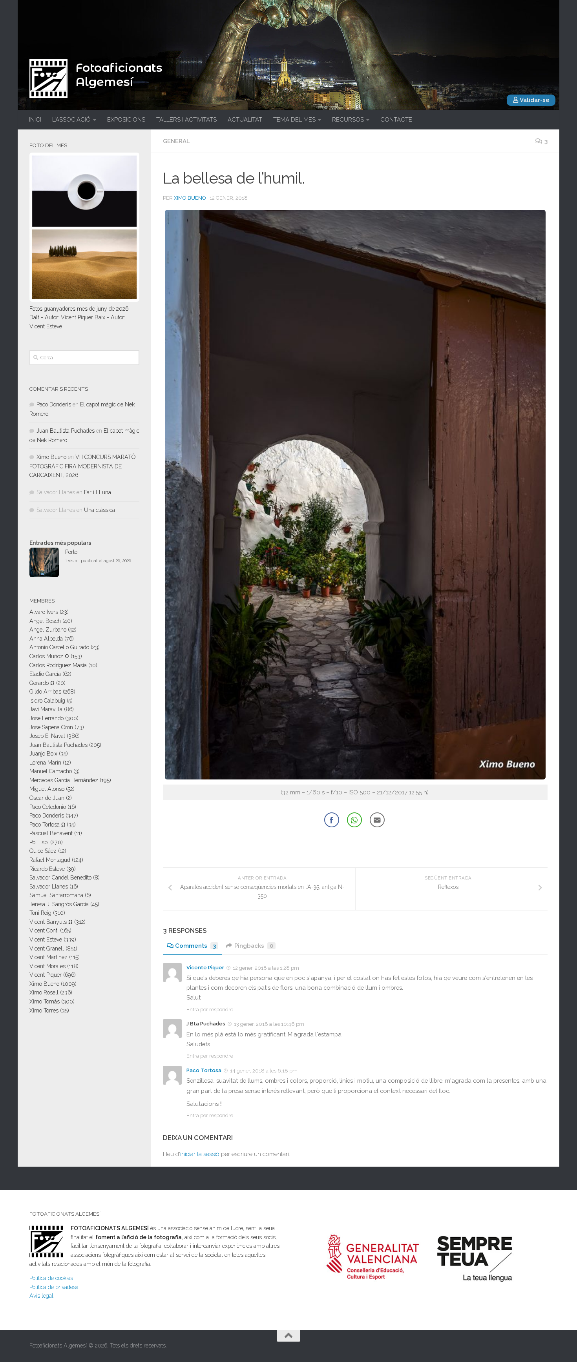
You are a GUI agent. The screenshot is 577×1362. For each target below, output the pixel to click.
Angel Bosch (45, 621)
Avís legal (41, 1296)
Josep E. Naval (47, 736)
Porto (71, 552)
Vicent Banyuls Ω (51, 922)
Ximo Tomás (44, 1001)
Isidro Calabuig (47, 700)
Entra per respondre (209, 1009)
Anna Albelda (46, 638)
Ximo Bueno (190, 198)
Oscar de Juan (46, 798)
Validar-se (534, 100)
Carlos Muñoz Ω (49, 656)
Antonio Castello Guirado (59, 647)
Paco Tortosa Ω (47, 824)
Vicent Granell (46, 948)
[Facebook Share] (331, 819)
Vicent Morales (47, 966)
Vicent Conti (43, 930)
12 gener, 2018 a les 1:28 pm (266, 968)
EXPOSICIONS (126, 119)
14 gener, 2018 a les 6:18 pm (264, 1071)
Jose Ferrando (46, 718)
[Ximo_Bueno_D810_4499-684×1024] (355, 777)
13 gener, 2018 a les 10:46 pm (269, 1024)
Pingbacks (253, 945)
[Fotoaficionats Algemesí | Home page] (48, 78)
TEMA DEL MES (294, 119)
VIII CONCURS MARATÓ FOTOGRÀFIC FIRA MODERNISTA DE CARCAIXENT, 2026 (82, 466)
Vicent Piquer (45, 975)
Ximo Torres (43, 1010)
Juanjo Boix (43, 753)
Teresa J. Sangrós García (59, 904)
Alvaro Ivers (43, 612)
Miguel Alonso (46, 789)
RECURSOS (348, 119)
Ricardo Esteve (47, 869)
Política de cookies (51, 1278)
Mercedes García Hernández (63, 780)
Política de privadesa (54, 1287)
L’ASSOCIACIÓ (71, 119)
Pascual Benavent (51, 833)
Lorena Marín (45, 762)
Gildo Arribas (45, 691)
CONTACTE (396, 119)
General (176, 141)
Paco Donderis (54, 404)
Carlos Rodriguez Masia (58, 665)
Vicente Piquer (205, 968)
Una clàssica (99, 510)
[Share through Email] (377, 819)
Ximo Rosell (43, 992)
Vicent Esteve (45, 939)
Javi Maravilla (45, 709)
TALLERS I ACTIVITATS (186, 119)
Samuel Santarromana (56, 895)
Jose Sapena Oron (51, 727)
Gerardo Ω (42, 683)
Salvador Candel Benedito (60, 877)
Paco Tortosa (203, 1070)
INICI (35, 119)
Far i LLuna (97, 492)
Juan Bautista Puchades (66, 431)
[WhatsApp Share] (354, 819)
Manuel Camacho (50, 771)
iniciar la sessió (199, 1154)
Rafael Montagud (49, 860)
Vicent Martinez (48, 957)
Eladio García (45, 674)
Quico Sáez (43, 851)
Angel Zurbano (47, 629)
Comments (195, 945)
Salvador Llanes (48, 886)
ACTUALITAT (245, 119)
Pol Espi (39, 842)
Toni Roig (40, 913)
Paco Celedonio (47, 807)
